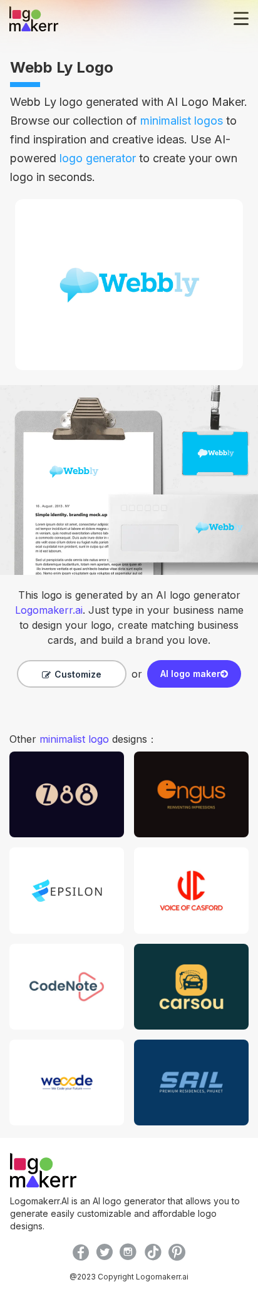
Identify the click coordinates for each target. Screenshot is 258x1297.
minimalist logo (74, 739)
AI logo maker (190, 673)
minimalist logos (181, 120)
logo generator (97, 158)
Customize (77, 674)
